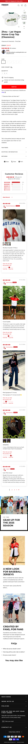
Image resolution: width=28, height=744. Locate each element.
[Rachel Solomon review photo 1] (14, 225)
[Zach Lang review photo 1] (14, 303)
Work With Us (8, 701)
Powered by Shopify (20, 742)
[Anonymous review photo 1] (14, 370)
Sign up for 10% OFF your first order (13, 712)
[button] (5, 48)
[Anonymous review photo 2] (5, 441)
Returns (5, 156)
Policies (5, 706)
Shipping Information (10, 151)
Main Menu (6, 697)
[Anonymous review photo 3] (9, 441)
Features (5, 147)
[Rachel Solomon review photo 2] (5, 244)
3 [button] (14, 489)
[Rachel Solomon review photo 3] (9, 244)
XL (19, 62)
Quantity (5, 70)
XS (3, 62)
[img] (6, 203)
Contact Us (7, 727)
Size (3, 59)
